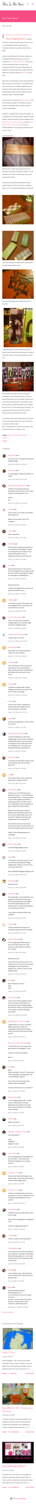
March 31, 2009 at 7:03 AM (17, 579)
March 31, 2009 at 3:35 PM (17, 838)
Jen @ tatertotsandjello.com (17, 485)
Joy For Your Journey (15, 617)
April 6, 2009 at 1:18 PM (16, 1184)
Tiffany (10, 684)
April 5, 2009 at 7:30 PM (16, 1166)
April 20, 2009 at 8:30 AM (16, 1264)
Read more (30, 1373)
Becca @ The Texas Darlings (17, 1043)
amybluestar (12, 1209)
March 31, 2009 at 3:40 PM (17, 875)
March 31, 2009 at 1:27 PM (17, 727)
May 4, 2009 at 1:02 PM (16, 1281)
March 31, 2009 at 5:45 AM (17, 559)
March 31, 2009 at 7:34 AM (17, 594)
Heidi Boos (11, 894)
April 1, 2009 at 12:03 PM (16, 1091)
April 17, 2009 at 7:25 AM (16, 1229)
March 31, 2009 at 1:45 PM (17, 768)
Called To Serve (8, 1352)
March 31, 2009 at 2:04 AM (17, 525)
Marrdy (10, 1119)
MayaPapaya (12, 647)
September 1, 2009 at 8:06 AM (18, 1307)
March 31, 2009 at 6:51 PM (17, 918)
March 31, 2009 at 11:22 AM (17, 695)
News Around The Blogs (16, 634)
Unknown (11, 662)
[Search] (28, 3)
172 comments (13, 1432)
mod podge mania (20, 435)
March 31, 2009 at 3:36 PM (17, 851)
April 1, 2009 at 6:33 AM (16, 1060)
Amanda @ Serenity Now (16, 733)
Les (9, 774)
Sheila (10, 1287)
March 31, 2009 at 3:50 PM (17, 887)
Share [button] (4, 441)
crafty (10, 435)
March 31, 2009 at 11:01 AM (17, 678)
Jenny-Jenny (12, 1153)
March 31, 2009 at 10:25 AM (17, 641)
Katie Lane (11, 881)
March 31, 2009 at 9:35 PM (17, 991)
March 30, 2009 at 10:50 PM (17, 464)
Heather (11, 600)
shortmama (12, 455)
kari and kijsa (12, 997)
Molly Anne (12, 757)
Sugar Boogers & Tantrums (17, 1021)
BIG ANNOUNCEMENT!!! (13, 1466)
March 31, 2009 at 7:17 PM (17, 933)
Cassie (10, 531)
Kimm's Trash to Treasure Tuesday (12, 122)
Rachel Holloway (13, 939)
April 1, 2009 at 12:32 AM (16, 1037)
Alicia (10, 857)
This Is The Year (13, 4)
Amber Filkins (12, 789)
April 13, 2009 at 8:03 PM (16, 1203)
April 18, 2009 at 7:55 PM (16, 1242)
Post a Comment (7, 1312)
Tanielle (10, 509)
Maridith (11, 544)
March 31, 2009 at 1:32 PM (17, 751)
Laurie (10, 718)
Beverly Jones (12, 1097)
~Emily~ (10, 1235)
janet (9, 980)
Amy (9, 565)
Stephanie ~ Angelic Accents (17, 1131)
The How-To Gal (13, 1173)
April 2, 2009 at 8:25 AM (16, 1125)
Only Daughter (13, 1248)
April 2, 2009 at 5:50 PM (16, 1147)
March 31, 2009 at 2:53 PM (17, 783)
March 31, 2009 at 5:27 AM (17, 538)
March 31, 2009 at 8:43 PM (17, 952)
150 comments (13, 1487)
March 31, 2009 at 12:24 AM (17, 503)
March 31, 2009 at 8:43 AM (17, 628)
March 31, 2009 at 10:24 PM (17, 1015)
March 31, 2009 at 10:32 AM (17, 656)
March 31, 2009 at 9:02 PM (17, 974)
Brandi (10, 1270)
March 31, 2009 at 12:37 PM (17, 712)
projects (5, 438)
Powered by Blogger (19, 1498)
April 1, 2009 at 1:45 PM (16, 1112)
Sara (9, 1067)
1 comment (12, 1373)
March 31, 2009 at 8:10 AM (17, 611)
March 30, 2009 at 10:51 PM (17, 479)
